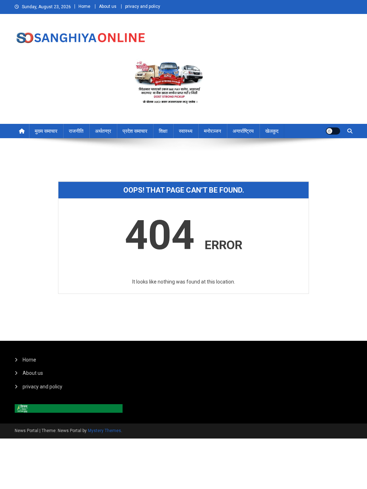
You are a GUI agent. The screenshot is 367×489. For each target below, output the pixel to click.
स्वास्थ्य (185, 131)
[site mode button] (333, 131)
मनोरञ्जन (212, 131)
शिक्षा (163, 131)
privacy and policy (142, 6)
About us (107, 6)
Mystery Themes (104, 430)
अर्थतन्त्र (103, 131)
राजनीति (76, 131)
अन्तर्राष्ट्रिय (243, 131)
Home (84, 6)
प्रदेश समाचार (135, 131)
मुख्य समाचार (46, 131)
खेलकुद (271, 131)
